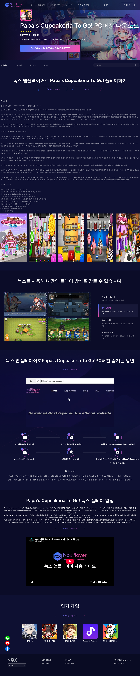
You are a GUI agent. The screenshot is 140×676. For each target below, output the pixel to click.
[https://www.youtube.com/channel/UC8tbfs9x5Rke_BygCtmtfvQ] (7, 643)
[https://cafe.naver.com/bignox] (7, 638)
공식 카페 (46, 663)
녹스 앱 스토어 (83, 5)
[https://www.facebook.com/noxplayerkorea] (7, 648)
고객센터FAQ (55, 5)
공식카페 (69, 5)
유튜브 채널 (69, 663)
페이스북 (68, 660)
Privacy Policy (120, 663)
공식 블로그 (46, 660)
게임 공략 (41, 5)
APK (87, 89)
